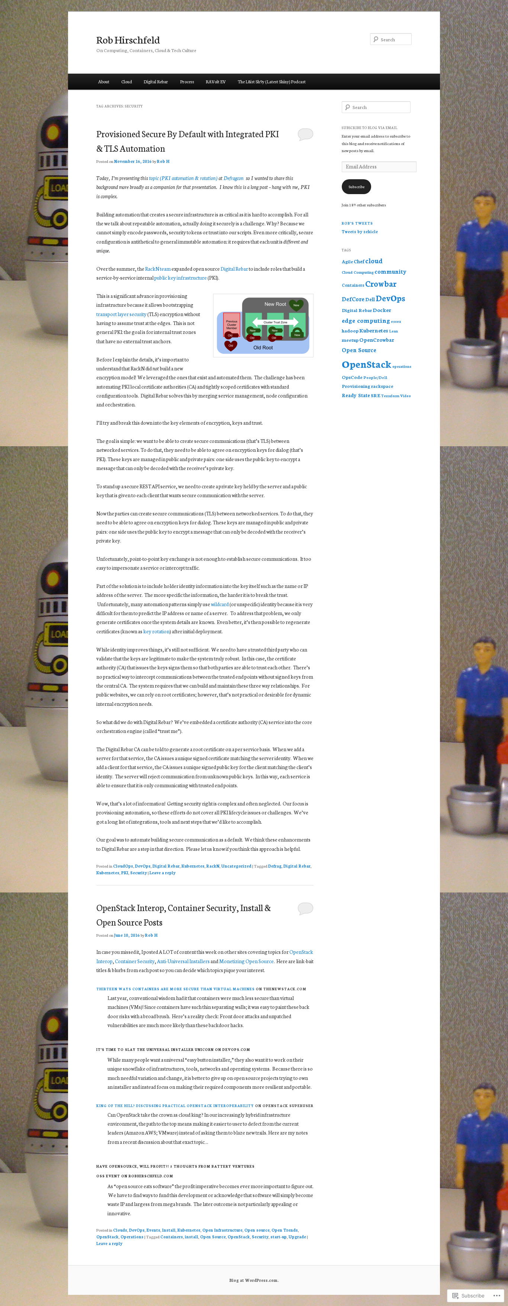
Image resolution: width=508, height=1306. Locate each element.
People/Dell (375, 377)
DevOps (143, 866)
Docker (382, 309)
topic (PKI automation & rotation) (183, 177)
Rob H (163, 161)
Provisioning (356, 386)
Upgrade (297, 1236)
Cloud (126, 81)
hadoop (350, 330)
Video (405, 395)
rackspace (382, 386)
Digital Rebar (156, 81)
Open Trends (284, 1230)
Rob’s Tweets (357, 223)
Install (169, 1230)
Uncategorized (236, 866)
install (191, 1236)
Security (138, 872)
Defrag (275, 866)
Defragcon (234, 177)
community (390, 271)
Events (153, 1230)
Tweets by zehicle (360, 231)
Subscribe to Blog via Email (370, 127)
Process (187, 81)
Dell (370, 299)
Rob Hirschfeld (128, 39)
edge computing (366, 320)
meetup (350, 340)
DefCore (353, 299)
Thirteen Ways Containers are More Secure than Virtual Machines (175, 989)
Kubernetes (193, 866)
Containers (171, 1236)
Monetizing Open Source (246, 961)
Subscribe (356, 186)
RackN (212, 866)
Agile (347, 261)
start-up (278, 1236)
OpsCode (352, 377)
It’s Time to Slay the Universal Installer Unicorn (155, 1049)
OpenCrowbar (376, 339)
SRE (375, 395)
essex (396, 321)
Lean (393, 331)
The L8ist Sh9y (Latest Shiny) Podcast (272, 81)
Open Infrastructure (222, 1230)
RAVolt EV (216, 81)
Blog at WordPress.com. (254, 1280)
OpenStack (107, 1236)
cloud (374, 260)
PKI (124, 872)
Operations (132, 1236)
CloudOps (123, 866)
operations (401, 366)
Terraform (390, 395)
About (103, 81)
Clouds (120, 1230)
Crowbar (380, 283)
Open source (257, 1230)
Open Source (213, 1236)
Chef (359, 261)
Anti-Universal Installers (183, 961)
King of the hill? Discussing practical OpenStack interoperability (175, 1105)
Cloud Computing (358, 272)
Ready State (356, 395)
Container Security (135, 961)
